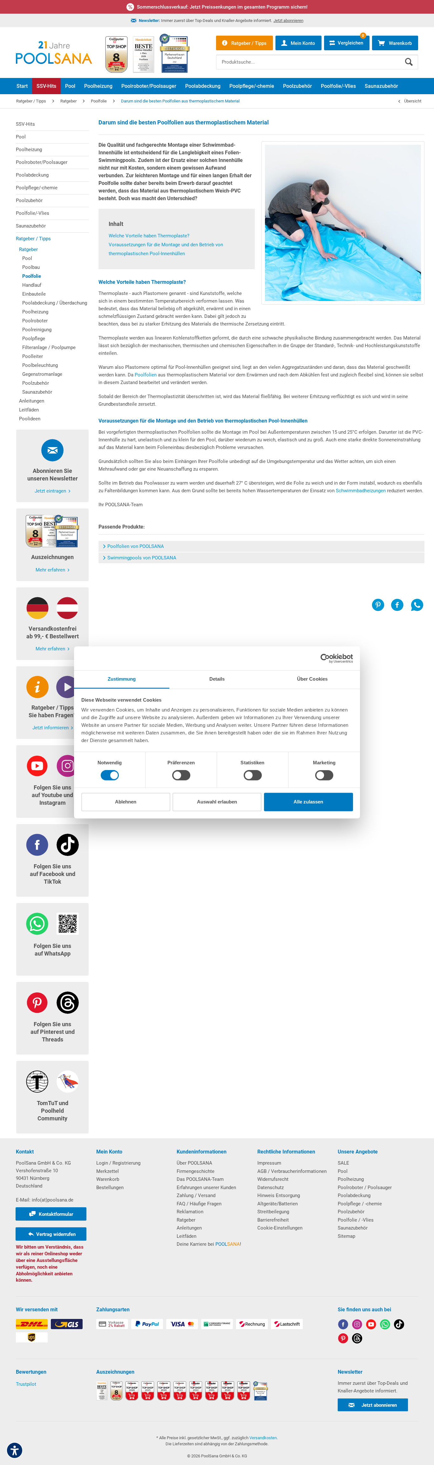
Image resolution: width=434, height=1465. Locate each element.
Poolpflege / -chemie (360, 1204)
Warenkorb (107, 1179)
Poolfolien (146, 375)
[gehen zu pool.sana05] (357, 1325)
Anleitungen (31, 401)
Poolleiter (32, 356)
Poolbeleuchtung (40, 365)
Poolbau (31, 267)
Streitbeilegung (273, 1212)
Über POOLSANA (194, 1163)
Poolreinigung (36, 330)
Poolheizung (29, 149)
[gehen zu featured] (371, 1325)
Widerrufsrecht (272, 1179)
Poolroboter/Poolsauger (41, 162)
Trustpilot (26, 1384)
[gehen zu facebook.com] (343, 1325)
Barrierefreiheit (273, 1220)
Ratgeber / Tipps (33, 239)
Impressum (269, 1163)
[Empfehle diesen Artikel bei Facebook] (400, 605)
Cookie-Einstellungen (279, 1228)
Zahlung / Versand (196, 1195)
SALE (343, 1163)
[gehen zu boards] (343, 1339)
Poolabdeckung (32, 175)
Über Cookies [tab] (312, 679)
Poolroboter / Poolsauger (365, 1187)
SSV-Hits (25, 124)
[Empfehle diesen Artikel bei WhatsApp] (417, 605)
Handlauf (31, 285)
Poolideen (29, 419)
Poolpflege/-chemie (37, 188)
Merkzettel (107, 1171)
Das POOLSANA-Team (200, 1179)
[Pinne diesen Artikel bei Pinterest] (381, 605)
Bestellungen (110, 1187)
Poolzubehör (29, 200)
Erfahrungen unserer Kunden (206, 1187)
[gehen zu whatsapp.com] (385, 1325)
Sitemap (346, 1236)
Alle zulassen (308, 801)
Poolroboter (35, 321)
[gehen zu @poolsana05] (399, 1325)
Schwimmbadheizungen (361, 491)
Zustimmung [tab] (122, 679)
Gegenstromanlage (42, 374)
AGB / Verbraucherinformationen (292, 1171)
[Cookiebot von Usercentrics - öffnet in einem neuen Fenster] (325, 658)
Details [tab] (217, 679)
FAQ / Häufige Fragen (199, 1204)
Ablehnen (125, 801)
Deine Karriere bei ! (209, 1244)
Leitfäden (29, 410)
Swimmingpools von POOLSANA (141, 558)
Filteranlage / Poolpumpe (49, 347)
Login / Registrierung (118, 1163)
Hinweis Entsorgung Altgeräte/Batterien (278, 1200)
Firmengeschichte (195, 1171)
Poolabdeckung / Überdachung (54, 303)
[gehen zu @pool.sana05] (357, 1339)
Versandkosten (263, 1437)
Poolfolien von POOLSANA (135, 546)
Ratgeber (28, 249)
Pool (21, 137)
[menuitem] (317, 57)
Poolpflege (33, 338)
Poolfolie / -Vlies (356, 1220)
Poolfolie (31, 276)
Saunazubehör (31, 226)
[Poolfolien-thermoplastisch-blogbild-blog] (342, 223)
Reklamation (190, 1212)
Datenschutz (270, 1187)
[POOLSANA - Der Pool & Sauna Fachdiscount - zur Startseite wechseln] (54, 52)
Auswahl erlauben (217, 801)
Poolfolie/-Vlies (32, 213)
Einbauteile (34, 294)
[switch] (181, 775)
